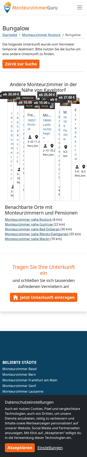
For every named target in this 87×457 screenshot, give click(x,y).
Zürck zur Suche (21, 64)
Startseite (9, 35)
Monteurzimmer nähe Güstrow (29, 224)
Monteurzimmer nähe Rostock (28, 219)
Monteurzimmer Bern (19, 374)
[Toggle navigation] (79, 7)
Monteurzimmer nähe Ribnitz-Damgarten (37, 234)
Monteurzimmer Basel (19, 369)
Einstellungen (50, 447)
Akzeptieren (19, 447)
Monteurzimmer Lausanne (22, 391)
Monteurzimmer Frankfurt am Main (29, 380)
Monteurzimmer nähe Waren (27, 239)
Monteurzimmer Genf (19, 386)
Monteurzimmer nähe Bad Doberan (32, 229)
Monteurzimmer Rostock (41, 35)
